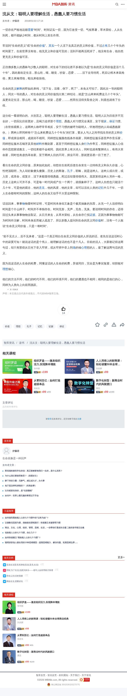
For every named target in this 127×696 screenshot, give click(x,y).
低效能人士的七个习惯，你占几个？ (21, 532)
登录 (50, 419)
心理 (84, 247)
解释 (19, 88)
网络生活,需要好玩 (15, 581)
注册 (79, 419)
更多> (121, 557)
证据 (92, 214)
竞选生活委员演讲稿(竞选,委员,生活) (23, 565)
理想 (59, 121)
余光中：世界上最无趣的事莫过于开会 (22, 495)
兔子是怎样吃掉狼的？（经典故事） (21, 485)
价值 (42, 45)
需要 (30, 29)
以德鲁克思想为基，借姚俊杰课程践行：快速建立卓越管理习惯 (33, 523)
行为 (87, 143)
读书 (22, 342)
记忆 (101, 187)
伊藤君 (16, 20)
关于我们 (75, 675)
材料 (39, 143)
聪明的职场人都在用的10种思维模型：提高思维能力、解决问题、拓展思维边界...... (41, 542)
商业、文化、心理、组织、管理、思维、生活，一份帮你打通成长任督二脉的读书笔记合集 (44, 527)
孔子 (70, 171)
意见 (42, 187)
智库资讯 (9, 342)
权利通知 (63, 675)
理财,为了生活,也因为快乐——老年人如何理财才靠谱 (30, 570)
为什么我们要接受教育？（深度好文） (22, 476)
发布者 (7, 441)
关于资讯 (86, 675)
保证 (112, 121)
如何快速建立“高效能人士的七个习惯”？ (23, 537)
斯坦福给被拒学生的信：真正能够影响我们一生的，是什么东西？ (34, 471)
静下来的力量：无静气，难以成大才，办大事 (25, 481)
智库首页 (40, 675)
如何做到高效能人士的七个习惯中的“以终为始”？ (27, 518)
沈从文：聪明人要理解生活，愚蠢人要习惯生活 (57, 342)
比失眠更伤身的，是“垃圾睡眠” (19, 490)
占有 (105, 45)
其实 (51, 45)
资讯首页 (52, 675)
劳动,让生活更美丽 (15, 576)
